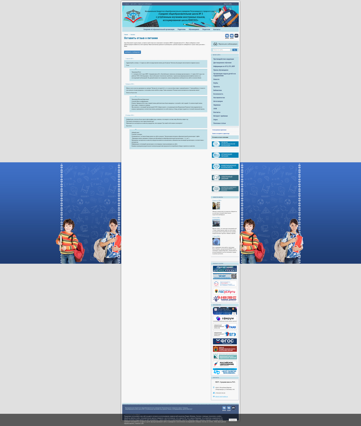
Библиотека (217, 90)
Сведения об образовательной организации (158, 29)
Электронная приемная (219, 130)
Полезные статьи (219, 123)
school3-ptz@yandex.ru (221, 396)
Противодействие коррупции (223, 59)
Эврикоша (216, 105)
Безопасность (218, 94)
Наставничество (219, 98)
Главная (126, 34)
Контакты (216, 29)
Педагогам (206, 29)
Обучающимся (194, 29)
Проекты (216, 87)
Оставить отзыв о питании (220, 137)
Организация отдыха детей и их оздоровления (224, 75)
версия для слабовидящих (145, 4)
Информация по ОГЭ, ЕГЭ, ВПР (224, 66)
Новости (216, 79)
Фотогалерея (218, 101)
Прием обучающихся (220, 70)
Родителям (181, 29)
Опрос (215, 120)
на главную (126, 4)
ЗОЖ (215, 109)
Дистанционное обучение (222, 63)
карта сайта (134, 4)
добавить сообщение (132, 52)
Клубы (215, 83)
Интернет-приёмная (220, 116)
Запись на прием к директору (220, 133)
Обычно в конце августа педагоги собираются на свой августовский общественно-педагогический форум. (224, 213)
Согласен (233, 420)
